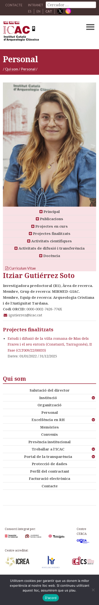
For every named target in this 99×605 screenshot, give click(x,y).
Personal (28, 69)
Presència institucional (49, 441)
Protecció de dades (49, 463)
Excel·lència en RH (48, 419)
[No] (93, 589)
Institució (48, 397)
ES (29, 11)
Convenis (49, 434)
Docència (51, 255)
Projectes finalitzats (51, 233)
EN (38, 11)
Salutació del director (50, 390)
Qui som (11, 69)
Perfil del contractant (49, 471)
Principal (51, 211)
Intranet (35, 5)
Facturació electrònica (49, 478)
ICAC (39, 32)
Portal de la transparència (48, 456)
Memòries (49, 427)
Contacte (50, 485)
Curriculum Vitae (22, 268)
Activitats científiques (51, 240)
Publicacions (51, 218)
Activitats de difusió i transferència (51, 248)
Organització (49, 404)
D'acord (51, 598)
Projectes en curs (51, 226)
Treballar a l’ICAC (48, 449)
